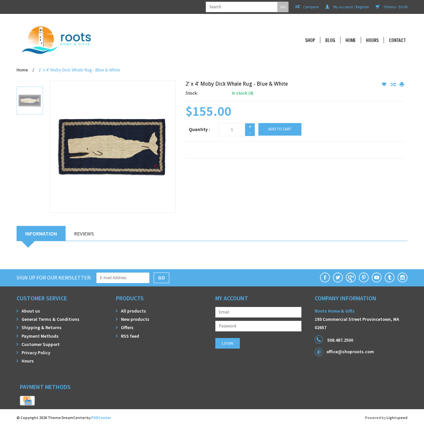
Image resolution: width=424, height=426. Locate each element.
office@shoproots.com (350, 352)
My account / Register (351, 6)
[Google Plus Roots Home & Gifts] (351, 277)
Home (350, 40)
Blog (330, 40)
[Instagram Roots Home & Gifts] (402, 277)
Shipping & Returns (42, 327)
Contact (397, 40)
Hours (372, 40)
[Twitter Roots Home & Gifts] (338, 277)
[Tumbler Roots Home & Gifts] (390, 277)
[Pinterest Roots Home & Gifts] (364, 277)
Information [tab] (41, 233)
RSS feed (130, 336)
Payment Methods (40, 336)
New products (135, 319)
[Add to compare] (393, 85)
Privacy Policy (36, 353)
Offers (127, 327)
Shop (310, 40)
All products (133, 311)
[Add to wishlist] (384, 85)
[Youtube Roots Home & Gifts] (377, 277)
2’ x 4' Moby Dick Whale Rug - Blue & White (79, 70)
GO (283, 6)
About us (31, 311)
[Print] (401, 85)
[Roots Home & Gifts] (101, 40)
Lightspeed (397, 417)
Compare (310, 6)
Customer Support (41, 344)
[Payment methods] (27, 401)
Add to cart (280, 128)
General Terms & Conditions (51, 319)
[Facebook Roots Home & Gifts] (325, 277)
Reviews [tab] (84, 233)
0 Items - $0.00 (395, 6)
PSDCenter (101, 417)
